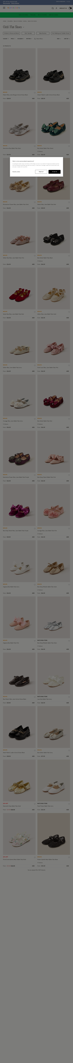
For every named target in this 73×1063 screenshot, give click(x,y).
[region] (36, 167)
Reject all (41, 171)
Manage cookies (16, 171)
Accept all (54, 171)
